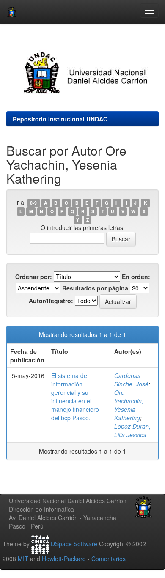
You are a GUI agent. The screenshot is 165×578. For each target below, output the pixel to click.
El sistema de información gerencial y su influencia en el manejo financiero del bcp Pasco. (75, 396)
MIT (23, 558)
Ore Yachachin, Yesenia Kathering (128, 405)
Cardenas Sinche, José (131, 379)
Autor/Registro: (51, 300)
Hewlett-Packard (64, 558)
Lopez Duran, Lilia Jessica (132, 430)
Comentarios (108, 558)
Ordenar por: (33, 276)
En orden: (136, 276)
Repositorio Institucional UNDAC (60, 119)
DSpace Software (74, 544)
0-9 (33, 203)
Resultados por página (95, 288)
